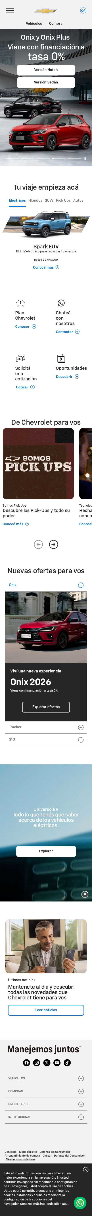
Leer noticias (46, 1010)
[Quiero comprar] (80, 1203)
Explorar (46, 851)
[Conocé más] (38, 463)
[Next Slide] (53, 544)
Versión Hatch (46, 70)
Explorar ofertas (46, 707)
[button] (46, 585)
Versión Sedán (46, 82)
